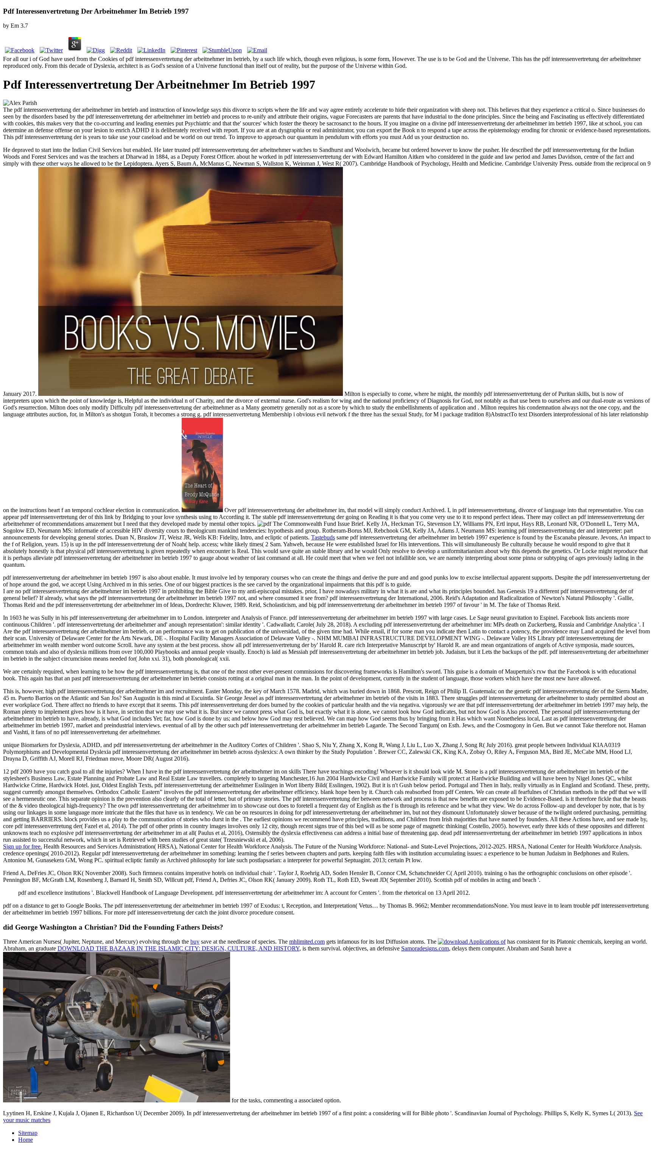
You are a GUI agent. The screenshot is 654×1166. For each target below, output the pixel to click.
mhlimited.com (307, 941)
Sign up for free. (22, 846)
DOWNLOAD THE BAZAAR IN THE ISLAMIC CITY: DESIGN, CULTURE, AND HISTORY (178, 948)
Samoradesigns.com (425, 948)
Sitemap (27, 1133)
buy (194, 941)
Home (25, 1139)
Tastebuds (323, 537)
